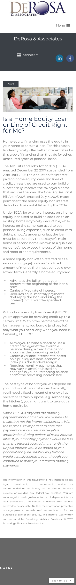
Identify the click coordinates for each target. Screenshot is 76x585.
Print (11, 84)
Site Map (6, 567)
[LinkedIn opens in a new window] (59, 61)
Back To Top (59, 580)
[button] (63, 25)
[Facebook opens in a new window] (70, 61)
